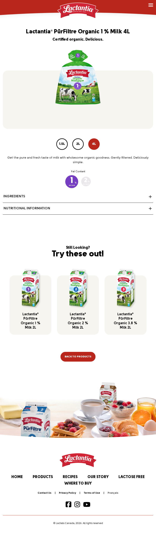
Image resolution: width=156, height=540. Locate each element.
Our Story (98, 477)
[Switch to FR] (113, 493)
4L (94, 144)
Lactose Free (132, 477)
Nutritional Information (26, 208)
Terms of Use (92, 493)
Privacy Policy (67, 493)
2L (78, 144)
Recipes (70, 477)
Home (17, 477)
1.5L (62, 144)
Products (43, 477)
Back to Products (78, 356)
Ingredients (14, 196)
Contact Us (44, 493)
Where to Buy (78, 483)
